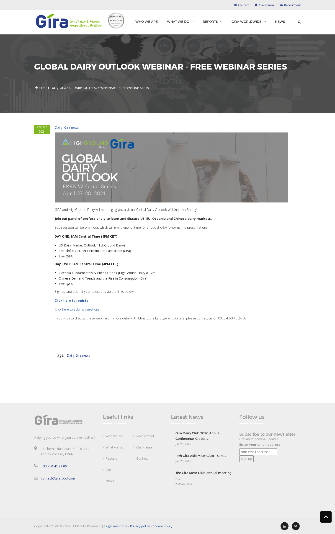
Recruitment (145, 436)
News (280, 21)
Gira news (71, 127)
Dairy (58, 127)
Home (40, 87)
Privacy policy (140, 526)
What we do (178, 21)
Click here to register (72, 300)
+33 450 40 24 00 (54, 466)
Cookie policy (162, 526)
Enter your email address (260, 444)
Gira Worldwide (246, 21)
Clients (110, 469)
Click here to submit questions (77, 309)
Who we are (146, 21)
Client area (144, 447)
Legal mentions (115, 526)
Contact (142, 458)
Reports (210, 21)
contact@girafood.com (58, 478)
